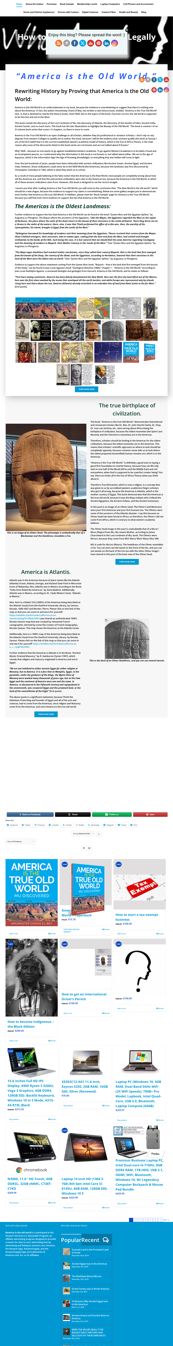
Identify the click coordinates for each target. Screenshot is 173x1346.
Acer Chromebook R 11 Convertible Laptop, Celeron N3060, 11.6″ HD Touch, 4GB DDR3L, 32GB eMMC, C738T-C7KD (30, 1179)
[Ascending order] (99, 834)
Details (53, 933)
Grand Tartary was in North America (90, 1288)
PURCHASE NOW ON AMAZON (71, 930)
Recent (90, 1240)
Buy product (14, 1119)
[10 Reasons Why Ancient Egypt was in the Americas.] (66, 1303)
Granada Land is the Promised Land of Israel (90, 1251)
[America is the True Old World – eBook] (32, 884)
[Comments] (105, 1239)
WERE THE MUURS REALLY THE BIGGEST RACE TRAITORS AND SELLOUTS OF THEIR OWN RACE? (89, 1332)
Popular (71, 1240)
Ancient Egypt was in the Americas (89, 1263)
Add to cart (13, 933)
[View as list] (89, 848)
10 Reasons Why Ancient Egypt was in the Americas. (90, 1303)
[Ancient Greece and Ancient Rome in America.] (66, 1317)
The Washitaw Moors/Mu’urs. (87, 1276)
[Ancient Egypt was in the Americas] (66, 1265)
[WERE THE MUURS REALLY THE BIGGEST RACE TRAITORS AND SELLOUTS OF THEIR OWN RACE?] (66, 1331)
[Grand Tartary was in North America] (66, 1290)
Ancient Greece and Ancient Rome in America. (90, 1317)
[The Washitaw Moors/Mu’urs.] (66, 1278)
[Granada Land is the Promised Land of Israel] (66, 1251)
